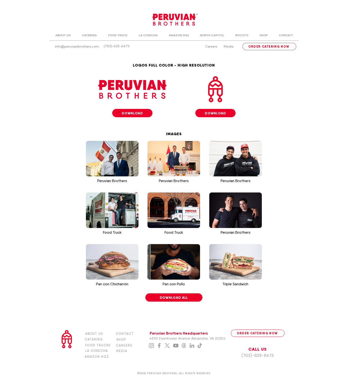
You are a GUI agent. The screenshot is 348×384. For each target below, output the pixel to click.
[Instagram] (151, 345)
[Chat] (159, 345)
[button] (112, 166)
